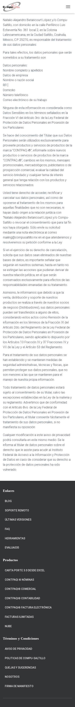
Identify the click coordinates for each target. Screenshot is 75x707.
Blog (8, 501)
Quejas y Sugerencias (20, 667)
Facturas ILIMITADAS (19, 616)
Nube (8, 626)
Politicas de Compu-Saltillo (25, 658)
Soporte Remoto (17, 510)
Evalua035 (12, 547)
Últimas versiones (18, 519)
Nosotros (12, 676)
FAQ (7, 529)
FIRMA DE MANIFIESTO (19, 686)
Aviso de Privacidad (18, 648)
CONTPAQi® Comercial (20, 588)
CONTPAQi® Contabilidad (22, 598)
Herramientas (15, 538)
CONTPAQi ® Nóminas (19, 579)
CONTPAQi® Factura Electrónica (28, 607)
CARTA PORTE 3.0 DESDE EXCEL (25, 570)
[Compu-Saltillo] (13, 6)
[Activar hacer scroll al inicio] (67, 699)
